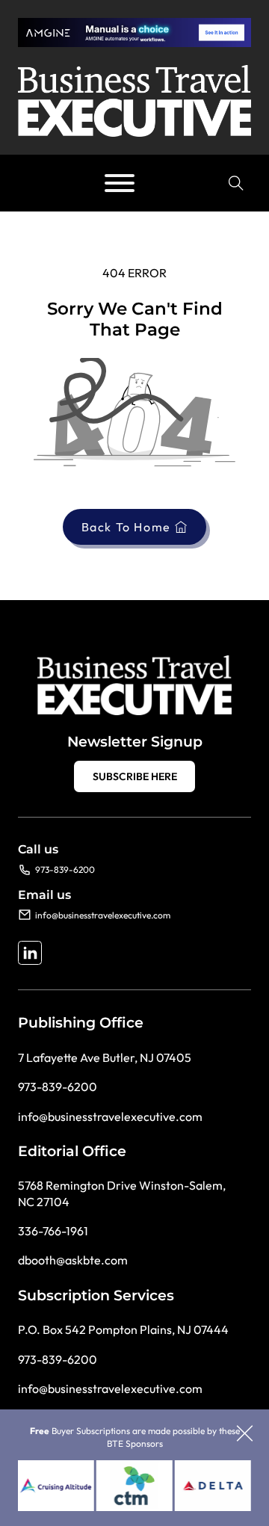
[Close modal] (245, 1434)
